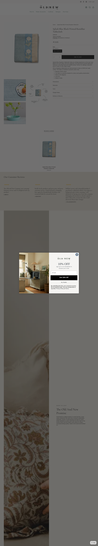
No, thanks (64, 282)
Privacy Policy (60, 288)
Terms (67, 288)
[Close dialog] (77, 254)
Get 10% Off (63, 277)
